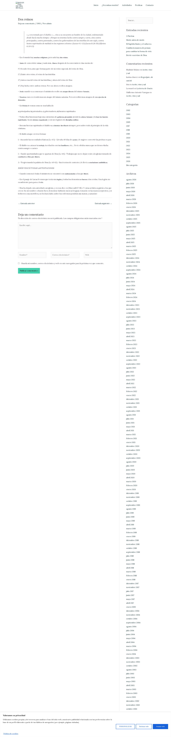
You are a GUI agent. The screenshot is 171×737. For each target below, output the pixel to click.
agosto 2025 (131, 227)
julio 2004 (130, 630)
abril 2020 (130, 477)
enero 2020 (131, 489)
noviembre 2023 (133, 309)
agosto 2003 (131, 670)
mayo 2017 (130, 599)
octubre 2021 (131, 407)
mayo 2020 (130, 474)
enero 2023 (131, 348)
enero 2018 (130, 579)
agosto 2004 (131, 626)
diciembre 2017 (132, 583)
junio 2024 (130, 282)
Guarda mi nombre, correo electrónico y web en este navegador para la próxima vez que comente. (62, 263)
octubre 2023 (131, 313)
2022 (128, 145)
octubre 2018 (131, 548)
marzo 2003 (131, 689)
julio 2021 (130, 419)
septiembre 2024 (133, 270)
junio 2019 (130, 517)
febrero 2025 (131, 250)
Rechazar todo (144, 726)
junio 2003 (130, 677)
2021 (128, 142)
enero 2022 (131, 395)
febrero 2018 (131, 575)
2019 (128, 134)
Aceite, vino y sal (139, 84)
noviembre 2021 (132, 403)
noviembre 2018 (132, 544)
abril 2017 (130, 603)
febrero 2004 (131, 650)
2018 (128, 130)
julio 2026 (130, 183)
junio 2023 (130, 329)
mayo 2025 (130, 238)
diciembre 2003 (132, 658)
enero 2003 (131, 697)
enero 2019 (130, 536)
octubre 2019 (131, 501)
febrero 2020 (131, 485)
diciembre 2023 (132, 305)
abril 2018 (130, 568)
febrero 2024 (131, 297)
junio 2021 (130, 423)
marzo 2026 (131, 199)
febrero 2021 (131, 438)
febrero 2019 (131, 532)
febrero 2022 (131, 391)
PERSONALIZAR (125, 726)
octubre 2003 (131, 666)
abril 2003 (130, 685)
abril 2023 (130, 336)
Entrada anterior (26, 203)
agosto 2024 (131, 274)
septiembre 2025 (133, 223)
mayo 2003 (130, 681)
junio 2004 (130, 634)
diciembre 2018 (132, 540)
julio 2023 (130, 325)
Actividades (127, 5)
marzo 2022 (131, 387)
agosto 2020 (131, 462)
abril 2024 (130, 289)
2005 (128, 122)
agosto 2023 (131, 321)
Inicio (96, 5)
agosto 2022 (131, 368)
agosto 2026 (131, 180)
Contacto (150, 5)
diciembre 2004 (132, 611)
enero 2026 (131, 207)
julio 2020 (130, 466)
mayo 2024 (130, 285)
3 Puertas (130, 36)
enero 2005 (131, 607)
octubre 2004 (131, 619)
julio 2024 (130, 278)
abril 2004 (130, 642)
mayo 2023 (130, 333)
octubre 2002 (131, 709)
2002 (128, 110)
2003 (39, 23)
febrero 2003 (131, 693)
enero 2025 (131, 254)
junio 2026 (130, 187)
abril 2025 (130, 242)
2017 (128, 126)
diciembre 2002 (132, 701)
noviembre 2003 (133, 662)
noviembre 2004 (133, 615)
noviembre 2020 (133, 450)
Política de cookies (10, 734)
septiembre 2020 (133, 458)
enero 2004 (131, 654)
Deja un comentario (26, 23)
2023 (128, 149)
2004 (128, 118)
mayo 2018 (130, 564)
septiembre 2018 (133, 552)
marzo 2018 (131, 572)
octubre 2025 (131, 219)
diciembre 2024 (132, 258)
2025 (128, 157)
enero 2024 (131, 301)
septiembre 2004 (133, 623)
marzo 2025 (131, 246)
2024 (128, 153)
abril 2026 (130, 195)
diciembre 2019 (132, 493)
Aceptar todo (160, 726)
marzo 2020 (131, 481)
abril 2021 (130, 430)
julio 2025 (130, 231)
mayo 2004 (130, 638)
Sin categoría (131, 165)
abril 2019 (130, 525)
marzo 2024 (131, 293)
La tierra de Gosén (144, 88)
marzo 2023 (131, 340)
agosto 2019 (131, 509)
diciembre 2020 (132, 446)
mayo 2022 (130, 380)
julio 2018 (130, 556)
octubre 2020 (131, 454)
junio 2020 (130, 470)
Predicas (138, 5)
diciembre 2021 (132, 399)
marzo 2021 (131, 434)
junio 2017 (130, 595)
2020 (128, 138)
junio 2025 (130, 234)
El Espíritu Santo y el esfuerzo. (139, 44)
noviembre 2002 (133, 705)
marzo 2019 (131, 528)
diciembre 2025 (132, 211)
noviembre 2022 (133, 356)
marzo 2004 (131, 646)
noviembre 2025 (133, 215)
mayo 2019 (130, 521)
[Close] (168, 714)
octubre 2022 (131, 360)
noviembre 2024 (133, 262)
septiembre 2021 (133, 411)
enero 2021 (130, 442)
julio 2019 (130, 513)
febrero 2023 (131, 344)
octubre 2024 (131, 266)
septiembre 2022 (133, 364)
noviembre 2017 (132, 587)
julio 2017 (130, 591)
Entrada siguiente (103, 203)
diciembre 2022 (132, 352)
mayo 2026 (130, 191)
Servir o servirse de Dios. (136, 55)
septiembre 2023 (133, 317)
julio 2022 (130, 372)
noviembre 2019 (132, 497)
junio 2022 (130, 376)
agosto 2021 (131, 415)
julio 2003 (130, 674)
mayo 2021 (130, 427)
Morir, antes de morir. (135, 40)
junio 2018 (130, 560)
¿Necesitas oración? (110, 5)
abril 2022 (130, 383)
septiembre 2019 (133, 505)
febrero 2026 (131, 203)
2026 (128, 161)
